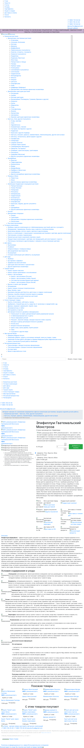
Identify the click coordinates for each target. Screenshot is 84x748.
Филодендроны (16, 75)
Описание (4, 535)
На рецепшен (12, 253)
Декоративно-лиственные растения (19, 38)
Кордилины (14, 56)
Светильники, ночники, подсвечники (20, 235)
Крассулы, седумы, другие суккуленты (23, 203)
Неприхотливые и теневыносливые (19, 249)
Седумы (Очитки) (16, 142)
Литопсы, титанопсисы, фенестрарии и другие (26, 136)
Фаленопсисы (15, 164)
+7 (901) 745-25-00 (7, 728)
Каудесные (14, 131)
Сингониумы (15, 72)
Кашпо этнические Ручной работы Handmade (22, 341)
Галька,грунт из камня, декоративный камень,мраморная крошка (32, 314)
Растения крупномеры (15, 223)
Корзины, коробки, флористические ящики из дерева (25, 294)
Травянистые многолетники (17, 262)
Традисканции (15, 196)
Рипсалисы (14, 152)
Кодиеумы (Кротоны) (18, 58)
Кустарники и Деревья (15, 260)
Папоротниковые (16, 186)
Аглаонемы (14, 40)
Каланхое (14, 101)
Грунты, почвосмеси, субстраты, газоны (21, 302)
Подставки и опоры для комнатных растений (23, 296)
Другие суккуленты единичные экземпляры (25, 156)
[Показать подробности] (51, 506)
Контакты (8, 17)
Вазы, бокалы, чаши (14, 290)
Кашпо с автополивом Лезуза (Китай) (23, 282)
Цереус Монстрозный (29, 696)
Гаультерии (14, 217)
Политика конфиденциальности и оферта (14, 745)
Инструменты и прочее (15, 310)
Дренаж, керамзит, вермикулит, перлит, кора (22, 306)
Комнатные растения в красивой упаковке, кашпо (24, 237)
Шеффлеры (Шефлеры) (18, 87)
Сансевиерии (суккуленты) (20, 70)
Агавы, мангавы (16, 121)
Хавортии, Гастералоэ (18, 148)
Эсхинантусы (15, 197)
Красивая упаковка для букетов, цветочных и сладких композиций (30, 292)
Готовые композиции (11, 225)
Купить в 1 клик (7, 697)
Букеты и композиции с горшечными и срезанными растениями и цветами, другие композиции (39, 233)
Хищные (13, 79)
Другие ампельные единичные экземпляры (25, 209)
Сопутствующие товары (13, 300)
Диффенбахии (15, 48)
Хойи (12, 85)
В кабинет (11, 247)
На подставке (12, 349)
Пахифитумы (15, 138)
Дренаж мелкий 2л (49, 717)
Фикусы (13, 77)
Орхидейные (12, 158)
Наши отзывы (13, 739)
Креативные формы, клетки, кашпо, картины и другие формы (28, 231)
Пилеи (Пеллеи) (16, 188)
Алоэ (12, 123)
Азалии (13, 95)
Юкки (13, 180)
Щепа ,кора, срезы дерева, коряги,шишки (24, 327)
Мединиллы (15, 105)
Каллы (13, 103)
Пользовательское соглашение (38, 745)
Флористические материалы (20, 325)
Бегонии (13, 44)
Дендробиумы (15, 168)
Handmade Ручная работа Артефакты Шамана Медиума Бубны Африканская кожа (34, 339)
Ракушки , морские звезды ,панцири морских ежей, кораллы (31, 320)
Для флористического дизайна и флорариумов (23, 312)
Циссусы (14, 81)
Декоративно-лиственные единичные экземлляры (27, 89)
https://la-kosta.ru (46, 732)
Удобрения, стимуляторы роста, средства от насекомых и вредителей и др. (33, 304)
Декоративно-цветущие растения (19, 91)
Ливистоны (14, 178)
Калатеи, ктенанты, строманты (21, 52)
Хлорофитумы (15, 83)
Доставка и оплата (11, 13)
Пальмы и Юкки (13, 176)
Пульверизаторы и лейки (16, 308)
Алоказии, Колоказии (18, 42)
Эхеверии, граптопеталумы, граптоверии (24, 150)
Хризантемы (15, 113)
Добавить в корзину (75, 446)
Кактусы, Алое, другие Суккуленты (19, 119)
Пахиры (13, 64)
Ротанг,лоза (15, 323)
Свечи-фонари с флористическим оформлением (23, 345)
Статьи (7, 5)
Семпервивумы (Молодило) (20, 146)
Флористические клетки (16, 298)
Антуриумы (14, 93)
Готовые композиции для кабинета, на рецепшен (24, 255)
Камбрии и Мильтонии (18, 170)
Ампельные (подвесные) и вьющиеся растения (23, 184)
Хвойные (10, 259)
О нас (6, 1)
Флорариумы (12, 286)
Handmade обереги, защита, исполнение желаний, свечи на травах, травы (32, 337)
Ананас (13, 215)
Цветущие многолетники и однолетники (21, 264)
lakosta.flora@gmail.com (34, 728)
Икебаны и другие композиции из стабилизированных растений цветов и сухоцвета (35, 227)
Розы (12, 107)
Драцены (14, 46)
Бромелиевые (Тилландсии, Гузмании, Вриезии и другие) (29, 99)
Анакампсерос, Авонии (18, 127)
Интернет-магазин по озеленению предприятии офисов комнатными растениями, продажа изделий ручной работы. (41, 412)
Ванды (13, 166)
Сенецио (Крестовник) (18, 144)
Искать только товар (75, 359)
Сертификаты (9, 9)
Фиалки (13, 111)
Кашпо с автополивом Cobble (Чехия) (23, 278)
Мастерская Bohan (11, 333)
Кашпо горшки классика (16, 270)
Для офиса (8, 243)
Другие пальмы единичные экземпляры (24, 182)
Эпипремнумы (15, 194)
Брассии (14, 160)
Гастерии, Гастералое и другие (21, 129)
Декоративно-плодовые (15, 213)
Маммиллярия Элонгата (51, 696)
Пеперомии (15, 140)
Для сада (7, 257)
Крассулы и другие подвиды (20, 133)
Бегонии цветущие (17, 97)
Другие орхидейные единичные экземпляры (25, 174)
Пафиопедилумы (16, 162)
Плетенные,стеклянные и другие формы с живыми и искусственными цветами (34, 241)
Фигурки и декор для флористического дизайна (27, 321)
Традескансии (15, 73)
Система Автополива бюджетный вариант (25, 280)
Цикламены (15, 115)
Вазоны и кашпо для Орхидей (17, 284)
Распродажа (7, 397)
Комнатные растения (11, 36)
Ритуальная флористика (12, 343)
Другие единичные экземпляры (18, 266)
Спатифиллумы (16, 109)
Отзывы (7, 7)
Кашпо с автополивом (15, 274)
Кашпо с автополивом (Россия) (21, 276)
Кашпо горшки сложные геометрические (21, 288)
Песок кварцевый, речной (19, 318)
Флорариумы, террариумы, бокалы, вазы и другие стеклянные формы (31, 229)
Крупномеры (12, 245)
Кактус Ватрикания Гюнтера (10, 700)
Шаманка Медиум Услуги (16, 335)
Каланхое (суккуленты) (18, 54)
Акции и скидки (10, 11)
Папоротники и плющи (18, 62)
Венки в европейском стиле (17, 351)
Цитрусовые (15, 221)
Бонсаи (10, 211)
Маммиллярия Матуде (71, 696)
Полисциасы (15, 68)
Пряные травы (16, 66)
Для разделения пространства (18, 251)
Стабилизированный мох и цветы (22, 316)
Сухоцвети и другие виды (19, 331)
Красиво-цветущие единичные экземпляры (25, 117)
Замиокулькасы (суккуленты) (20, 50)
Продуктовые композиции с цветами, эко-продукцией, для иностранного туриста (35, 239)
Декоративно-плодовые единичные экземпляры (26, 219)
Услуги (7, 15)
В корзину (12, 703)
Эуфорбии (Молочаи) (18, 154)
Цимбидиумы (15, 172)
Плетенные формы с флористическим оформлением (25, 347)
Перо (12, 329)
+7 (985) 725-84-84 (20, 728)
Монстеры (14, 60)
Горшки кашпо (9, 268)
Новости (7, 3)
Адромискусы (15, 125)
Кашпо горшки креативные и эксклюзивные (22, 272)
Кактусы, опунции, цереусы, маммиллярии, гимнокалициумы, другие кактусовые (37, 134)
